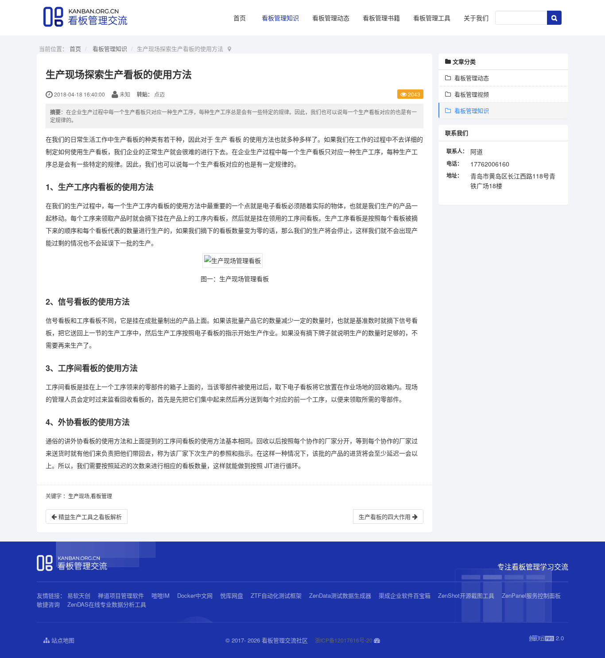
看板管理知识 (280, 17)
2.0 (546, 638)
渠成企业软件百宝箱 (405, 595)
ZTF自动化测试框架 (276, 595)
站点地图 (62, 640)
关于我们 (476, 17)
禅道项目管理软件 (121, 595)
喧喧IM (160, 595)
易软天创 (78, 595)
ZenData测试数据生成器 (340, 595)
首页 (239, 17)
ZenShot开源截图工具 (466, 595)
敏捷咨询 (48, 604)
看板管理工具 (431, 17)
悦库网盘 (231, 595)
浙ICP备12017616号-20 (343, 640)
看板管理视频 (470, 94)
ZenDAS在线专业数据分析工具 (106, 604)
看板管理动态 (330, 17)
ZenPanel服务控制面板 (531, 595)
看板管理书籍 (381, 17)
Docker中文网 (195, 595)
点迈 (159, 94)
